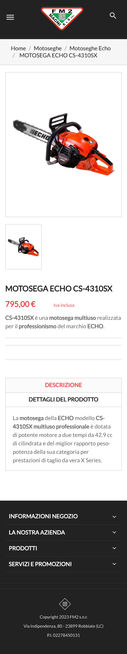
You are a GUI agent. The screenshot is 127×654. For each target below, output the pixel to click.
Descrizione (63, 385)
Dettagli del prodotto (63, 399)
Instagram (65, 604)
